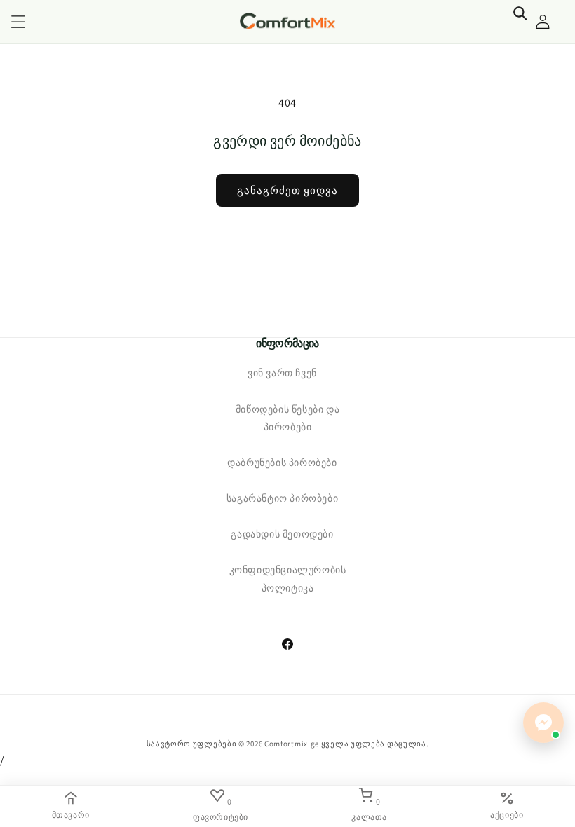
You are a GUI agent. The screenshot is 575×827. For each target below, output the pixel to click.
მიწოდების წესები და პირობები (287, 418)
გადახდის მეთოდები (282, 534)
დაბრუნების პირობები (282, 462)
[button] (18, 22)
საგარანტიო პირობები (282, 498)
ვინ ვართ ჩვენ (282, 373)
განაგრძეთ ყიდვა (287, 190)
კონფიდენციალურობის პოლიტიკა (287, 578)
